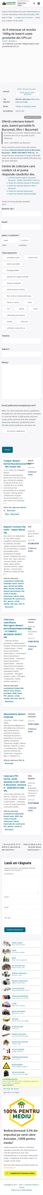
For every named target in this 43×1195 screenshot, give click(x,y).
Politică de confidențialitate (21, 1190)
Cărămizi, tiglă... (20, 1043)
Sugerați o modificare (32, 117)
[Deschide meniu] (38, 3)
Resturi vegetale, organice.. (20, 1065)
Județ (4, 245)
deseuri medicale (16, 588)
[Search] (34, 3)
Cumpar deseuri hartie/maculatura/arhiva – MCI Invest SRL (17, 463)
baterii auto (34, 99)
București (11, 510)
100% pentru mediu (21, 4)
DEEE (6, 588)
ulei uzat (24, 321)
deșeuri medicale (14, 283)
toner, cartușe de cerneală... (21, 997)
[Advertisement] (21, 63)
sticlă (35, 308)
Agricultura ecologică (11, 1092)
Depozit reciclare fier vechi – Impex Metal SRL (15, 529)
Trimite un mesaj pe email (26, 106)
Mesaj (5, 362)
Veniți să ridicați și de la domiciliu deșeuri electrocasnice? (32, 847)
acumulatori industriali (13, 581)
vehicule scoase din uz (16, 328)
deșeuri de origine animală (17, 276)
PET (8, 308)
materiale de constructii (14, 599)
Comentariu (9, 874)
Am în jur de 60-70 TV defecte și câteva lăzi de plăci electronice (11, 847)
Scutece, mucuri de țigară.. (20, 1073)
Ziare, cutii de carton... (19, 944)
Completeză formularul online (22, 1173)
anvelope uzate (13, 257)
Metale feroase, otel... (18, 966)
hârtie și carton (13, 302)
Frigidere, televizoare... (20, 982)
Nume (7, 897)
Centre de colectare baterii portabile (22, 194)
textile (9, 321)
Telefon (5, 336)
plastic (21, 308)
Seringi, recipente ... (18, 1050)
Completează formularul (23, 17)
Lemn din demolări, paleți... (20, 1035)
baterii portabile (22, 102)
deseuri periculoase (12, 591)
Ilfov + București (12, 514)
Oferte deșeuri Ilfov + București (27, 93)
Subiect (6, 349)
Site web (7, 918)
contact (21, 1187)
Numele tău (8, 208)
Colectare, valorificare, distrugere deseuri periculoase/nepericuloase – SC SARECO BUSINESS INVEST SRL (17, 628)
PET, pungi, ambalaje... (19, 951)
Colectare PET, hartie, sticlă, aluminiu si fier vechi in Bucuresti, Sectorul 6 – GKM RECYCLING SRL (15, 783)
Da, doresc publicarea (16, 431)
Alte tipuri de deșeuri (11, 1089)
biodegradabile (13, 270)
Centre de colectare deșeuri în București (23, 183)
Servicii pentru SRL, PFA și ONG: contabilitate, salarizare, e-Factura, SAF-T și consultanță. (21, 1082)
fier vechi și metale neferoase (19, 296)
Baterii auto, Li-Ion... (18, 1012)
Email (5, 222)
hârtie (23, 507)
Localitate (23, 245)
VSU (20, 604)
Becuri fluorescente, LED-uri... (21, 989)
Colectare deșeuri (31, 1185)
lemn (30, 302)
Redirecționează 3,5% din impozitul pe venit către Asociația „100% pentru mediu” (21, 1136)
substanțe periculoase (16, 315)
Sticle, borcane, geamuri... (20, 959)
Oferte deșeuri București (26, 89)
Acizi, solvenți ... (20, 1058)
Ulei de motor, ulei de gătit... (21, 1020)
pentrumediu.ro (9, 1167)
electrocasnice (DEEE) (16, 289)
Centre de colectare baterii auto (20, 191)
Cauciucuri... (17, 1027)
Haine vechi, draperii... (19, 1004)
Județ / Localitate (11, 235)
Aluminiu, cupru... (19, 974)
